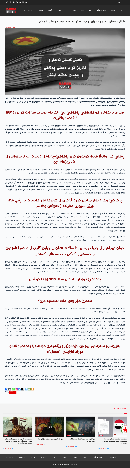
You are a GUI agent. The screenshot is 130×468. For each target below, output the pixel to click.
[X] (9, 389)
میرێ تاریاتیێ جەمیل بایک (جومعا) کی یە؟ (51, 439)
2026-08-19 (7, 449)
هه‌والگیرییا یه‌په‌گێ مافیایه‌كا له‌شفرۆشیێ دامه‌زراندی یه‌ (82, 440)
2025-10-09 (39, 445)
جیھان (90, 10)
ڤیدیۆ (50, 10)
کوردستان (113, 10)
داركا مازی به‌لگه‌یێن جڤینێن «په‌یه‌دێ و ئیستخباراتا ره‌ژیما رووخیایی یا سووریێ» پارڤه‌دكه (114, 441)
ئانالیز (74, 10)
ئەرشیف (41, 10)
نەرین (67, 10)
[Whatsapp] (13, 389)
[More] (32, 389)
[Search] (24, 10)
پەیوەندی (31, 10)
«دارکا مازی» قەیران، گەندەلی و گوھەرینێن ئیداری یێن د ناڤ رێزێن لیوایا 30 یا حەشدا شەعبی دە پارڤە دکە (18, 441)
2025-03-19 (103, 449)
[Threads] (23, 2)
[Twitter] (26, 389)
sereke (13, 392)
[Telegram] (20, 2)
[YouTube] (17, 2)
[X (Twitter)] (10, 2)
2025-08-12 (71, 447)
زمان (119, 2)
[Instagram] (13, 2)
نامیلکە (58, 10)
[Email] (29, 389)
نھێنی (82, 10)
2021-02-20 (8, 27)
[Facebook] (7, 2)
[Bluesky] (26, 2)
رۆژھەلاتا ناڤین (101, 10)
